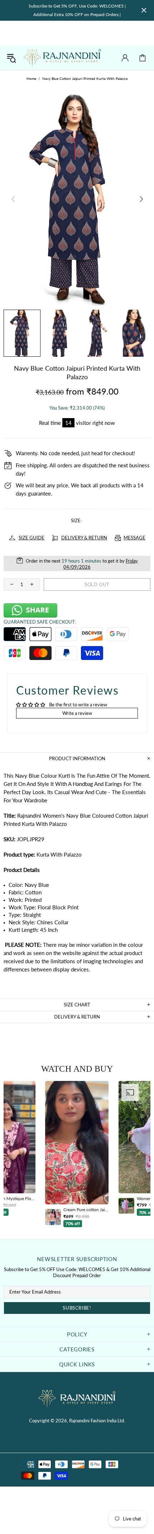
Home (31, 78)
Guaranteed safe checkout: (40, 622)
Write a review (77, 713)
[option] (77, 1154)
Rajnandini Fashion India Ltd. (62, 58)
